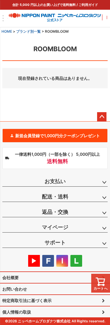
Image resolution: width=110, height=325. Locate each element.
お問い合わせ (14, 288)
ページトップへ (101, 117)
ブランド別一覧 (28, 31)
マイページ (55, 227)
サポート (55, 242)
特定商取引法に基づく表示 (27, 300)
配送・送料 (55, 196)
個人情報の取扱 (16, 311)
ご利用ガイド (88, 5)
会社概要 (10, 277)
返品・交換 (55, 212)
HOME (6, 31)
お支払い (55, 181)
